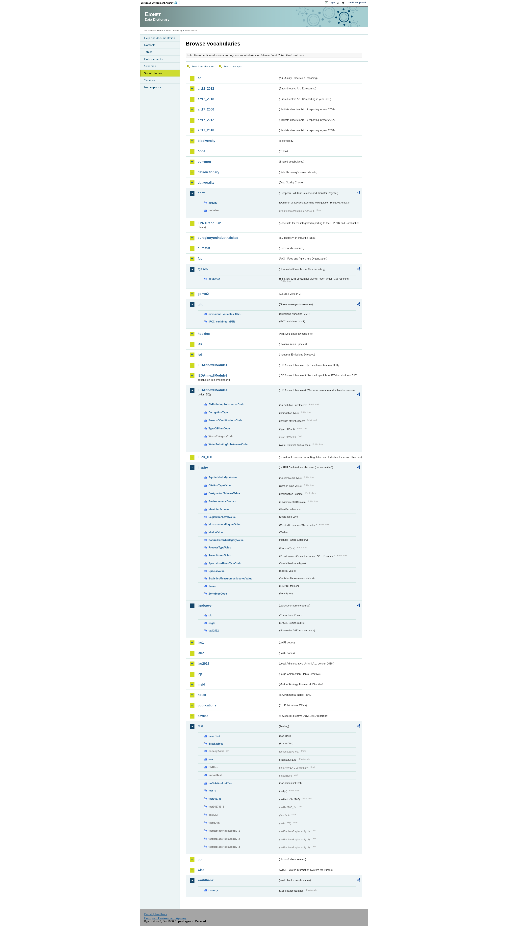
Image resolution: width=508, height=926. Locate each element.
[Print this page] (339, 3)
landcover (205, 605)
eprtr (201, 193)
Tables (148, 51)
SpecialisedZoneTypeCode (225, 563)
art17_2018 (206, 130)
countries (214, 278)
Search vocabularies (203, 66)
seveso (203, 716)
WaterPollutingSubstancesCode (228, 444)
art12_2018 (206, 99)
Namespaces (152, 87)
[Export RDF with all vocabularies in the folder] (358, 193)
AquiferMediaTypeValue (223, 477)
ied (200, 354)
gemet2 (203, 293)
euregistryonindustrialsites (218, 237)
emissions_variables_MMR (225, 314)
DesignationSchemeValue (224, 493)
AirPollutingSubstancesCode (226, 404)
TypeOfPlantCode (219, 428)
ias (200, 344)
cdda (201, 151)
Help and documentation (159, 38)
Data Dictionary (174, 30)
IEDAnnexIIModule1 (212, 365)
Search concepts (233, 66)
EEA (160, 3)
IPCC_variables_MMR (222, 321)
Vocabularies (153, 73)
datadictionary (208, 172)
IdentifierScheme (219, 509)
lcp (200, 674)
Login (332, 2)
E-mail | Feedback (155, 914)
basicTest (214, 736)
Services (149, 80)
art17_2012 (206, 120)
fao (200, 258)
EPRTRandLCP (209, 223)
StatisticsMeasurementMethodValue (230, 578)
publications (207, 705)
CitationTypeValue (220, 485)
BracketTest (216, 743)
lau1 (201, 642)
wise (201, 870)
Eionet (160, 30)
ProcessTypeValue (220, 547)
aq (199, 78)
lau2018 (203, 663)
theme (212, 586)
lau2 (201, 653)
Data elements (153, 59)
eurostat (204, 248)
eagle (212, 623)
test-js (212, 790)
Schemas (150, 66)
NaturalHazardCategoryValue (226, 540)
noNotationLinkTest (220, 783)
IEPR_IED (205, 457)
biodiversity (206, 140)
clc (210, 615)
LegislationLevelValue (222, 516)
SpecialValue (216, 571)
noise (202, 694)
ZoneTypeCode (218, 593)
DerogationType (218, 412)
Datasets (149, 44)
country (213, 890)
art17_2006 (206, 109)
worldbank (206, 880)
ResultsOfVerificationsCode (225, 420)
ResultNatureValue (220, 555)
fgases (203, 269)
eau (211, 759)
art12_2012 (206, 88)
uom (201, 859)
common (204, 161)
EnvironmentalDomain (222, 501)
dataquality (206, 182)
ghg (201, 304)
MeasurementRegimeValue (225, 524)
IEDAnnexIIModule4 (212, 390)
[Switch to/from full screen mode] (344, 3)
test (200, 726)
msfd (201, 684)
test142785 (215, 798)
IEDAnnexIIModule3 (212, 375)
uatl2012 (214, 630)
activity (213, 202)
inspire (203, 467)
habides (204, 333)
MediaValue (216, 532)
